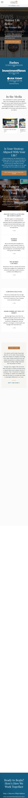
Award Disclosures (14, 83)
